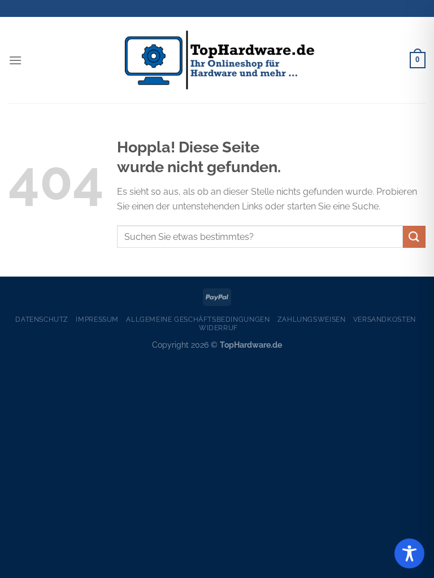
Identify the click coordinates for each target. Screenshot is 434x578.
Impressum (97, 319)
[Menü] (15, 60)
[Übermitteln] (414, 237)
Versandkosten (384, 319)
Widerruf (218, 327)
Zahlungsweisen (311, 319)
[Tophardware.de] (217, 60)
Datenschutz (41, 319)
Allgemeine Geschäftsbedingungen (198, 319)
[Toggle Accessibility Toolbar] (409, 553)
